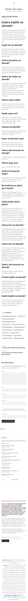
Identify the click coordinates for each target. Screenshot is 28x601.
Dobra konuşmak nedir (19, 327)
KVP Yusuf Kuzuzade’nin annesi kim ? (9, 456)
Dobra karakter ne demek (18, 324)
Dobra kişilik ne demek (7, 327)
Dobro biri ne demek (7, 330)
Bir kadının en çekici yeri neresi (9, 316)
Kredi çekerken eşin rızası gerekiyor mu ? (10, 470)
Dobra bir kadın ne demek (8, 319)
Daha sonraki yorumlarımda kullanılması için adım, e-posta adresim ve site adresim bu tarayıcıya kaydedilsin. (13, 409)
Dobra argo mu (21, 316)
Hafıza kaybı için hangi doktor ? (8, 449)
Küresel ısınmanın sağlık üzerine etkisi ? (10, 452)
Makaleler (8, 312)
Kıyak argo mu (6, 332)
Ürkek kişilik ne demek (19, 338)
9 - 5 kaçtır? (4, 414)
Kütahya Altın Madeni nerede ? (8, 445)
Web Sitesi (4, 400)
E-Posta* (3, 394)
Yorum (3, 371)
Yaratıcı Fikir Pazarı (14, 9)
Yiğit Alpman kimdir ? (6, 467)
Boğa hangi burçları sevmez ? (8, 474)
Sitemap (2, 429)
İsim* (3, 387)
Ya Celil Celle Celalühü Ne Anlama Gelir (13, 348)
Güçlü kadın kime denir (19, 330)
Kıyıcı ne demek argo (7, 335)
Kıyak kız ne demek (15, 332)
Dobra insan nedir (6, 324)
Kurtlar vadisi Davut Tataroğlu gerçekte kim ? (11, 460)
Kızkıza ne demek (17, 335)
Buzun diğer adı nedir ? (6, 463)
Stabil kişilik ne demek (7, 338)
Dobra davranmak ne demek (9, 321)
